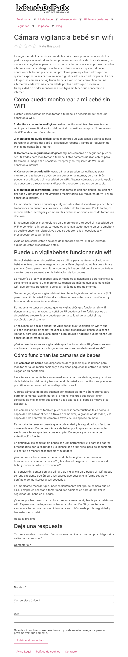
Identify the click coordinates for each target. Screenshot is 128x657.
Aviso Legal (23, 651)
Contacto (71, 651)
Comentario (22, 544)
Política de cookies (48, 651)
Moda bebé (45, 19)
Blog (59, 26)
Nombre (20, 587)
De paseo (43, 26)
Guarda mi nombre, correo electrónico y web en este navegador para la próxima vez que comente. (59, 631)
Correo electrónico (27, 600)
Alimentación (68, 19)
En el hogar (23, 19)
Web (17, 614)
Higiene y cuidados (96, 19)
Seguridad (22, 26)
